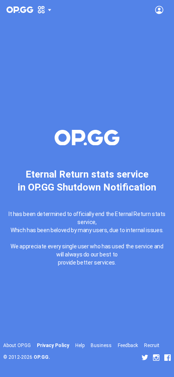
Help (80, 345)
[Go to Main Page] (19, 9)
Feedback (128, 345)
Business (101, 345)
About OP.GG (17, 345)
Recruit (151, 345)
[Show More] (44, 10)
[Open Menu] (159, 10)
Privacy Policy (53, 345)
